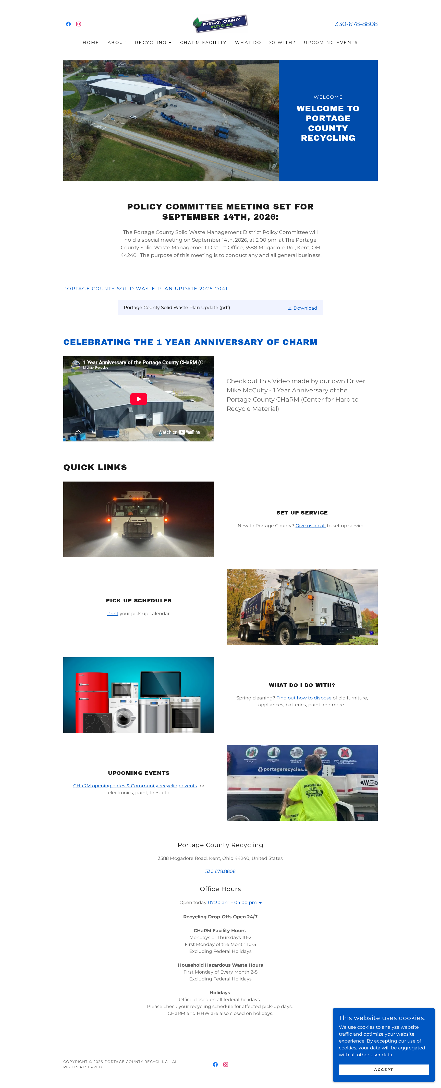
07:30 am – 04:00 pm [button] (232, 902)
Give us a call (311, 526)
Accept (384, 1069)
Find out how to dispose (304, 698)
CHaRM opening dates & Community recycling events (135, 786)
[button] (153, 43)
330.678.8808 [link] (220, 871)
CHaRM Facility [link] (203, 42)
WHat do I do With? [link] (265, 42)
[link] (68, 24)
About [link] (117, 42)
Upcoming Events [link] (331, 42)
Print (112, 613)
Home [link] (91, 42)
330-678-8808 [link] (356, 24)
